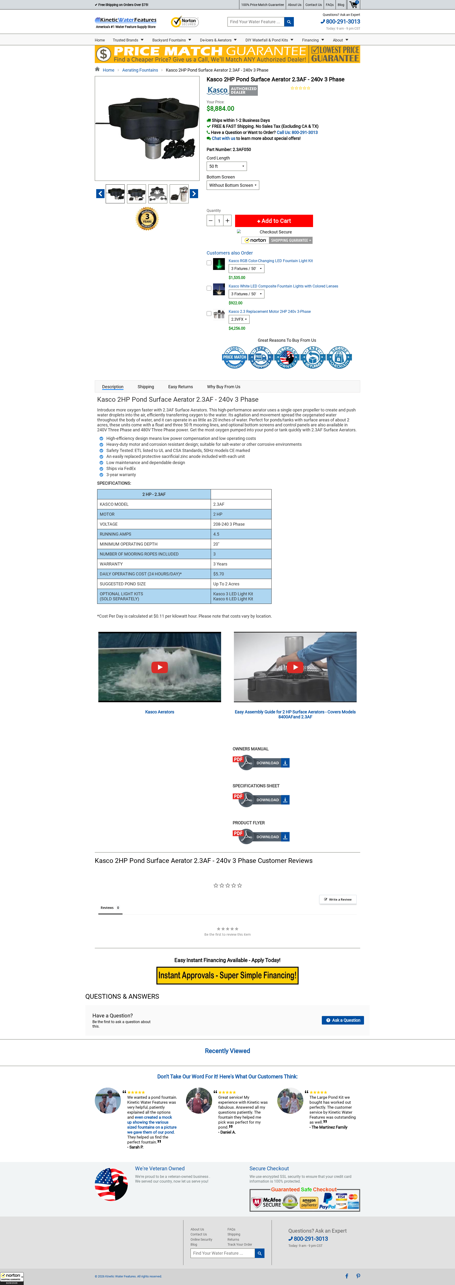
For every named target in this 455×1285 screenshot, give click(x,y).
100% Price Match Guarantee (262, 5)
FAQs (330, 5)
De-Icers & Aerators (216, 40)
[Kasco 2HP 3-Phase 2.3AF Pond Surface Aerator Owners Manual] (261, 768)
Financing (311, 40)
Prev (100, 193)
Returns (233, 1239)
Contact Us (313, 5)
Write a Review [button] (340, 899)
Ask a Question (345, 1020)
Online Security (201, 1239)
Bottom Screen (221, 176)
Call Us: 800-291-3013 (297, 132)
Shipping (234, 1234)
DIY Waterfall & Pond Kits (267, 40)
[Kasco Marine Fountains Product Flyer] (261, 842)
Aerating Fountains (140, 70)
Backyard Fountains (169, 40)
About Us (294, 5)
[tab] (113, 386)
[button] (12, 1278)
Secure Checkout (269, 1168)
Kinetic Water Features (120, 1276)
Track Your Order (240, 1244)
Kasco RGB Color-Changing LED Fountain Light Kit (271, 261)
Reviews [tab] (107, 907)
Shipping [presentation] (146, 386)
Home (100, 40)
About (338, 40)
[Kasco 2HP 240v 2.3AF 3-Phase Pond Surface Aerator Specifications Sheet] (261, 805)
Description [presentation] (112, 386)
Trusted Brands (126, 40)
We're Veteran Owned (160, 1168)
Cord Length (218, 157)
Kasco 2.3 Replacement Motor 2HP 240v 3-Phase (270, 311)
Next (194, 193)
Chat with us (223, 138)
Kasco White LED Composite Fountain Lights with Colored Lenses (283, 286)
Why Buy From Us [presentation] (223, 386)
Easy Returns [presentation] (180, 386)
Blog (341, 5)
